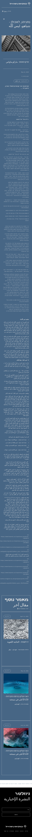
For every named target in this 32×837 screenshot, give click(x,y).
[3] (28, 545)
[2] (22, 113)
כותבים (22, 831)
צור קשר (6, 831)
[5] (27, 554)
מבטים (17, 831)
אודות (26, 831)
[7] (9, 339)
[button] (4, 19)
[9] (13, 399)
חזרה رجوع (7, 11)
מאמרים (12, 831)
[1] (17, 99)
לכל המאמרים (23, 608)
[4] (28, 550)
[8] (28, 571)
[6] (9, 325)
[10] (28, 581)
